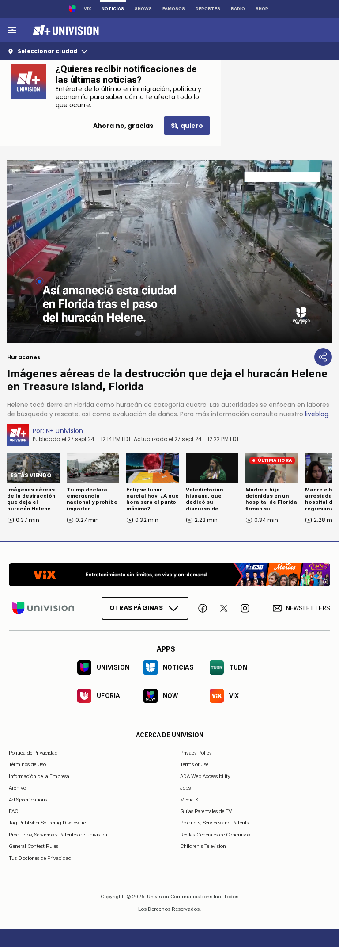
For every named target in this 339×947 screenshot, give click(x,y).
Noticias (113, 8)
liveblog (316, 414)
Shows (143, 8)
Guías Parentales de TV (206, 811)
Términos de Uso (27, 764)
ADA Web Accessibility (205, 776)
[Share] (323, 357)
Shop (262, 8)
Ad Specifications (28, 799)
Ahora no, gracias (123, 125)
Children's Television (203, 846)
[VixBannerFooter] (169, 574)
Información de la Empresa (39, 776)
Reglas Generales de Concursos (215, 834)
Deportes (208, 8)
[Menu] (12, 30)
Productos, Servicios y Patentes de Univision (58, 834)
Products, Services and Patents (214, 823)
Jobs (185, 788)
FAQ (14, 811)
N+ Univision (64, 431)
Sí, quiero (187, 125)
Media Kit (190, 799)
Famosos (173, 8)
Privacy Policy (196, 753)
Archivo (17, 788)
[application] (169, 251)
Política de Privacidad (33, 753)
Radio (238, 8)
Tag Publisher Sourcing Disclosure (47, 823)
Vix (87, 8)
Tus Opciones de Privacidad (40, 858)
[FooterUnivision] (43, 608)
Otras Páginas (136, 607)
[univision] (64, 30)
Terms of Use (194, 764)
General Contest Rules (33, 846)
